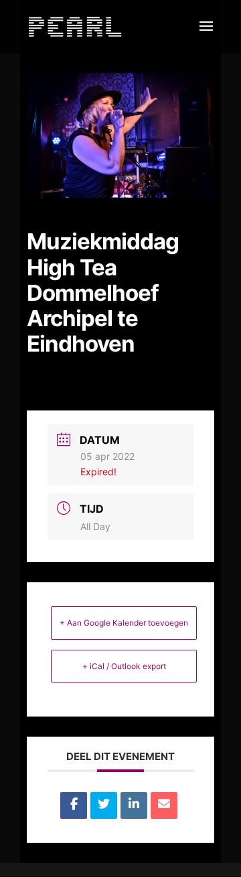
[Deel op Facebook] (73, 805)
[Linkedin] (133, 805)
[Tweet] (103, 805)
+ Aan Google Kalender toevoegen (124, 623)
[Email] (164, 805)
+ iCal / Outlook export (124, 666)
